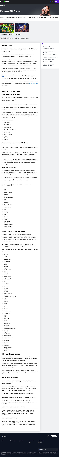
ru (52, 1)
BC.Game (4, 76)
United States (43, 449)
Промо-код (12, 440)
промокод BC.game (33, 83)
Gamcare (56, 453)
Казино (2, 440)
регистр (21, 440)
